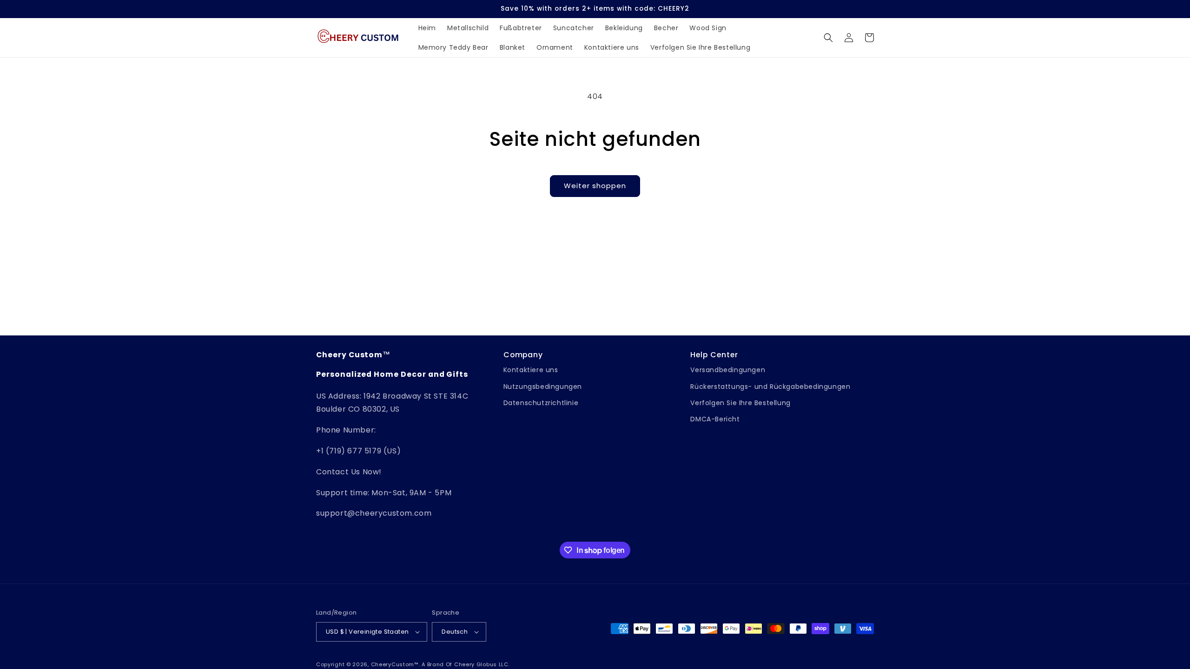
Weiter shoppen (595, 185)
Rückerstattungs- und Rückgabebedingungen (770, 386)
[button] (828, 37)
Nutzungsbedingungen (542, 386)
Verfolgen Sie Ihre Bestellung (740, 402)
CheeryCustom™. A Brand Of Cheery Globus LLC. (440, 664)
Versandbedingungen (727, 369)
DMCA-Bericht (715, 419)
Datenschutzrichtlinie (541, 402)
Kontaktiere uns (530, 369)
